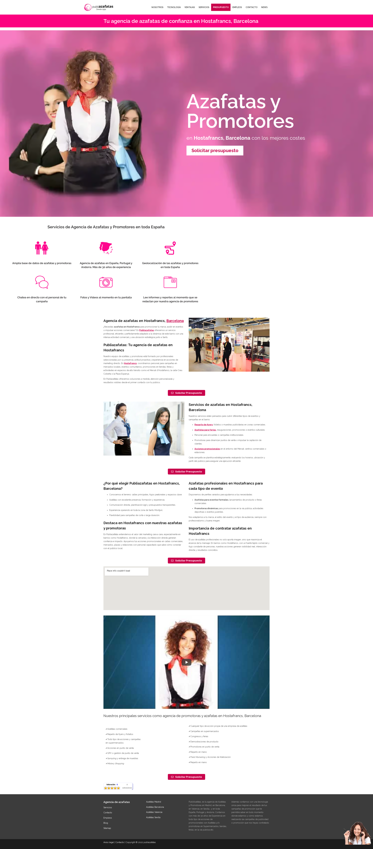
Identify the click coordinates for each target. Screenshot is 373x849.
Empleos (107, 818)
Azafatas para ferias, (205, 430)
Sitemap (107, 828)
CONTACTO (251, 7)
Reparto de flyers (204, 424)
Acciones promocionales (207, 449)
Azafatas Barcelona (155, 807)
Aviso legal (108, 842)
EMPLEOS (237, 7)
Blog (105, 823)
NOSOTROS (157, 7)
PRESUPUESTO (221, 7)
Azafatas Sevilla (153, 817)
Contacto (107, 812)
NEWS (264, 7)
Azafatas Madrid (153, 802)
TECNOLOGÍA (174, 7)
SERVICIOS (204, 7)
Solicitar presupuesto (214, 150)
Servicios (107, 807)
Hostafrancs (130, 363)
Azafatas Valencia (154, 812)
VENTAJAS (189, 7)
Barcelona (175, 321)
